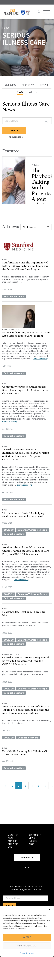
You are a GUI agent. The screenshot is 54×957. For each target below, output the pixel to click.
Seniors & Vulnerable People (32, 529)
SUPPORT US (27, 857)
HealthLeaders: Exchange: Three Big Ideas (23, 613)
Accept (27, 937)
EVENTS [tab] (33, 91)
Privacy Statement (27, 953)
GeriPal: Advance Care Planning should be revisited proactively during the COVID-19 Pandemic (25, 661)
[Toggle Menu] (46, 12)
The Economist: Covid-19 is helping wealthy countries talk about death (23, 515)
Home (5, 28)
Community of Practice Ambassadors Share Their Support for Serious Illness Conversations (25, 390)
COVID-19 (9, 529)
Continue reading (40, 358)
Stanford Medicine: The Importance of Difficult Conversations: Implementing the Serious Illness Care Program (25, 266)
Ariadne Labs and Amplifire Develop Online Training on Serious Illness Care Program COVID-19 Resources (25, 551)
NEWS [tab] (20, 91)
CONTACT (27, 867)
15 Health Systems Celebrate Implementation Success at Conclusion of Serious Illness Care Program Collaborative (25, 454)
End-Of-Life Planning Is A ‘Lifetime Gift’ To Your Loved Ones (25, 753)
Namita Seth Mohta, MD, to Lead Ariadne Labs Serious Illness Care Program (26, 334)
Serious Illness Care (14, 296)
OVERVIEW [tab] (10, 85)
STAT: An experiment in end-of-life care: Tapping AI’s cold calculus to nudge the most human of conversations (26, 710)
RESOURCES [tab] (28, 85)
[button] (49, 909)
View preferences (27, 945)
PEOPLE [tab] (44, 85)
